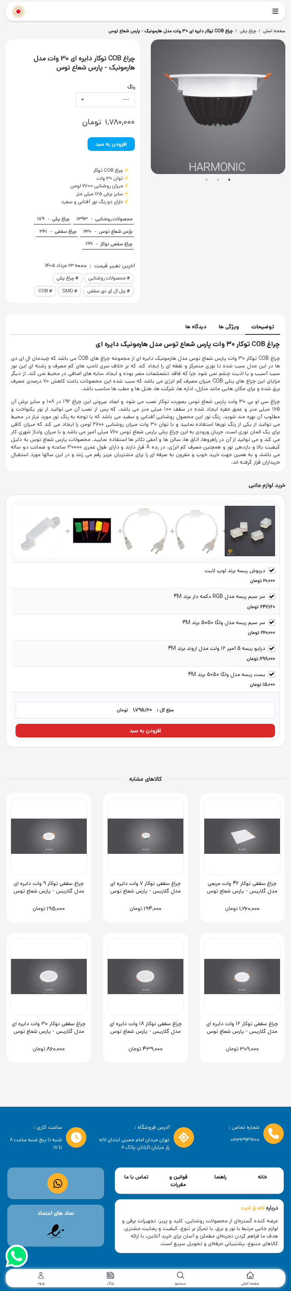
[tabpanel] (218, 106)
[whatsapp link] (57, 1183)
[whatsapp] (16, 1257)
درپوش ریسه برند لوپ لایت (235, 570)
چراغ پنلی (247, 31)
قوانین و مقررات (178, 1180)
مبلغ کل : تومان (145, 710)
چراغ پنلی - (53, 219)
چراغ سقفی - (58, 231)
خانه (262, 1177)
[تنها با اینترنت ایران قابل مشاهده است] (56, 1231)
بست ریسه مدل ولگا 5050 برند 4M (226, 674)
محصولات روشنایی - (105, 219)
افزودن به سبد (111, 144)
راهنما (220, 1177)
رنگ (131, 87)
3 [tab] (229, 180)
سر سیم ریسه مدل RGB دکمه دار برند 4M (219, 596)
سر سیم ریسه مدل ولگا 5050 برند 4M (223, 622)
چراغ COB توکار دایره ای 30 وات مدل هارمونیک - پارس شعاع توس (170, 31)
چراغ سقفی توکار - (109, 244)
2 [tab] (218, 180)
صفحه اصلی (274, 31)
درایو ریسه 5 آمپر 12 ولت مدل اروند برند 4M (216, 648)
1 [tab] (206, 180)
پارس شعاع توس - (108, 231)
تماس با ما (136, 1177)
